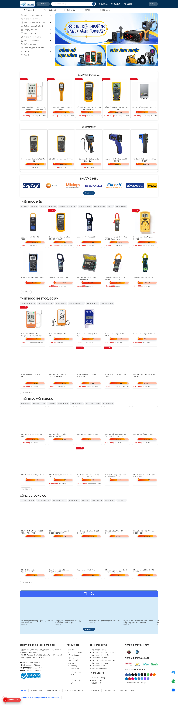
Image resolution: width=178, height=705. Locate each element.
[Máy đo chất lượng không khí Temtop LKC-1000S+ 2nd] (117, 419)
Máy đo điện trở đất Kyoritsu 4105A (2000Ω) (87, 278)
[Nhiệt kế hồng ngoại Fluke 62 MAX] (117, 319)
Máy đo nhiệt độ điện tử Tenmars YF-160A (57, 375)
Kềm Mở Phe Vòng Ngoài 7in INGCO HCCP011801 (59, 532)
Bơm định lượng (63, 403)
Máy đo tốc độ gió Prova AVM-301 (32, 435)
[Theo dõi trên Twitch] (145, 678)
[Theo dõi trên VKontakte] (139, 678)
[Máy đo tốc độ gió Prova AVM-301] (33, 419)
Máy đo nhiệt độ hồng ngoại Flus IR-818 (116, 160)
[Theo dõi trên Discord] (148, 678)
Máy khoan (85, 500)
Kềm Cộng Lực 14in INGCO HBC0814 (115, 532)
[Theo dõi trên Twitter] (139, 674)
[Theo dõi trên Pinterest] (151, 674)
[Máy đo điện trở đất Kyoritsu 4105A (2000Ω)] (89, 262)
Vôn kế (110, 206)
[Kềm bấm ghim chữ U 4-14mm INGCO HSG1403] (145, 516)
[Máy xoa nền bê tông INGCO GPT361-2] (145, 555)
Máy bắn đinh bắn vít (59, 500)
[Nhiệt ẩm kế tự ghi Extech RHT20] (33, 359)
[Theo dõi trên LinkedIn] (126, 678)
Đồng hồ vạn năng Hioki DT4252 (32, 278)
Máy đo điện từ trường (93, 403)
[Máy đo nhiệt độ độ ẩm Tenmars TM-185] (145, 359)
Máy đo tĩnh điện (99, 206)
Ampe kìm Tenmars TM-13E (143, 278)
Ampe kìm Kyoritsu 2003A (86, 237)
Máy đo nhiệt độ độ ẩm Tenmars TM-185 (144, 375)
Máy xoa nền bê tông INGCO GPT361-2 (143, 571)
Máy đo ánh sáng (76, 403)
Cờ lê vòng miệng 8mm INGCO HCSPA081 (88, 532)
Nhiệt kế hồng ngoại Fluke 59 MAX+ (61, 108)
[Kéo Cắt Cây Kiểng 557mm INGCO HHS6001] (61, 555)
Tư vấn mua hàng (98, 678)
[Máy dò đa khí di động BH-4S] (89, 419)
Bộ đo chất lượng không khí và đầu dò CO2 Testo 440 (88, 476)
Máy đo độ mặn (108, 403)
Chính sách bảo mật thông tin (102, 652)
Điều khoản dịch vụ (98, 650)
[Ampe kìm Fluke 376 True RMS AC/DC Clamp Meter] (117, 222)
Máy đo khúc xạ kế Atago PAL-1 (32, 475)
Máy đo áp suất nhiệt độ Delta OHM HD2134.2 (144, 476)
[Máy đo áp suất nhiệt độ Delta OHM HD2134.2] (145, 459)
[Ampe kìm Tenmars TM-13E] (145, 262)
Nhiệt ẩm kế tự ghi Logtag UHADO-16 (86, 375)
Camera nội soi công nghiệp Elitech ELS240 (89, 160)
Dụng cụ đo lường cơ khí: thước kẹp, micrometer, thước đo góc (68, 622)
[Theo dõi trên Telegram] (142, 678)
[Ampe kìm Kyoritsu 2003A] (89, 222)
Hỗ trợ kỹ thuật (97, 680)
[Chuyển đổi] (69, 672)
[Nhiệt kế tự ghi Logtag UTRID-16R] (89, 319)
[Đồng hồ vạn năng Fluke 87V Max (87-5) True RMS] (89, 91)
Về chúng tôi (30, 10)
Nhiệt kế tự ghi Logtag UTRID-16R (88, 335)
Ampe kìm (24, 206)
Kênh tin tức (71, 10)
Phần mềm (106, 10)
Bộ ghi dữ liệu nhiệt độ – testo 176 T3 (144, 108)
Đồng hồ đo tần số (85, 206)
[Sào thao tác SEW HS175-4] (89, 555)
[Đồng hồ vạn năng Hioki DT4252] (33, 262)
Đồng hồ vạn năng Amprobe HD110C (143, 238)
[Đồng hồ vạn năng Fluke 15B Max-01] (61, 143)
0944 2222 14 (34, 662)
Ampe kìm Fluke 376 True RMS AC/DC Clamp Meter (116, 238)
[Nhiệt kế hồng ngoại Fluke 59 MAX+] (61, 91)
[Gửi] (93, 4)
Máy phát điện (109, 500)
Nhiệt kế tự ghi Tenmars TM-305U (115, 375)
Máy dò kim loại (97, 500)
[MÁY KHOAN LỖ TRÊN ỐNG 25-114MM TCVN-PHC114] (33, 516)
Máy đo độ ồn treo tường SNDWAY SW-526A (58, 435)
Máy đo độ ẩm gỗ (92, 303)
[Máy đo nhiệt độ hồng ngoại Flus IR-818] (116, 143)
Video (89, 10)
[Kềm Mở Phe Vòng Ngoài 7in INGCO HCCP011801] (61, 516)
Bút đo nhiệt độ (61, 303)
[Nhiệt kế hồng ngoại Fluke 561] (145, 319)
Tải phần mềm (96, 683)
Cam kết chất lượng (99, 668)
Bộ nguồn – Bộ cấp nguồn (67, 206)
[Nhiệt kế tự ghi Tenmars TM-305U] (117, 359)
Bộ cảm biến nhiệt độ (28, 303)
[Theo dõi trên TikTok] (132, 674)
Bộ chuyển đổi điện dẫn (48, 206)
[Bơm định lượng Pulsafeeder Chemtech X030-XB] (117, 459)
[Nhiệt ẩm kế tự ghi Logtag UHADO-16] (89, 359)
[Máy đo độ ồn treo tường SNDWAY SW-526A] (61, 419)
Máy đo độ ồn (25, 403)
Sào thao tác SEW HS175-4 (87, 570)
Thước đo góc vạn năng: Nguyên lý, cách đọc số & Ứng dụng (37, 622)
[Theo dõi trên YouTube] (129, 678)
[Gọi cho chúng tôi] (148, 674)
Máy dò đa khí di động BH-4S (87, 434)
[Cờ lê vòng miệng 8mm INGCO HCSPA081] (89, 516)
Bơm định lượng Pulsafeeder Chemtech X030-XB (115, 476)
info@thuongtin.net (34, 670)
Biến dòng (34, 206)
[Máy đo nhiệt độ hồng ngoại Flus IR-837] (144, 143)
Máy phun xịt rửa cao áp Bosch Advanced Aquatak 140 (116, 571)
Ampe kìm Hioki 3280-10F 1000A (30, 238)
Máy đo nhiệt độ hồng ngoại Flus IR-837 (144, 160)
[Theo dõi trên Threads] (142, 674)
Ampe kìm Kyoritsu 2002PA (59, 278)
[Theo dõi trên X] (135, 674)
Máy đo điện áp (121, 206)
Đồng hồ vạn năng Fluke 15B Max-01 (61, 160)
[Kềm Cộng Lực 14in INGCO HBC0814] (117, 516)
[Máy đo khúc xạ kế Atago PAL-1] (33, 459)
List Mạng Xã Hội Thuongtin (136, 683)
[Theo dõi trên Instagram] (129, 674)
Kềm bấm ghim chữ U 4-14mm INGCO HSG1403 (144, 532)
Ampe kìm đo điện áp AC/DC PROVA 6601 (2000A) (115, 278)
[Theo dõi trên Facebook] (126, 674)
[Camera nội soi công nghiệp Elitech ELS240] (89, 143)
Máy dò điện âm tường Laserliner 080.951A (29, 571)
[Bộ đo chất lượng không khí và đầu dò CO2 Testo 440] (89, 459)
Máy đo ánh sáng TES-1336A (143, 434)
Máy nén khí (121, 500)
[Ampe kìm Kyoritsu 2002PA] (61, 262)
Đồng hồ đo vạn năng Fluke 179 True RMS (116, 108)
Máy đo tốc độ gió (39, 403)
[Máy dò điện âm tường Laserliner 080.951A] (33, 555)
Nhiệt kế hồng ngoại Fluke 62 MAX (115, 335)
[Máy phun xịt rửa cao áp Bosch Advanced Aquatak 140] (117, 555)
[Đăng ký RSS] (154, 674)
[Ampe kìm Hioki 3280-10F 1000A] (33, 222)
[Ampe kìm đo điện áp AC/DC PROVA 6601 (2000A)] (117, 262)
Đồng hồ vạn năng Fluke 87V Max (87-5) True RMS (89, 108)
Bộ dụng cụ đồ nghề (27, 500)
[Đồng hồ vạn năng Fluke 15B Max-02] (33, 143)
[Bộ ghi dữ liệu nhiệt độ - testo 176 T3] (144, 91)
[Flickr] (132, 678)
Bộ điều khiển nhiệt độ (45, 303)
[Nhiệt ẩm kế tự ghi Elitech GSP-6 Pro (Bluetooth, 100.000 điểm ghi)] (33, 91)
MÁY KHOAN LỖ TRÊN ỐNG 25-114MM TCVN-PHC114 (32, 532)
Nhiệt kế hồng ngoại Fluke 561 (144, 334)
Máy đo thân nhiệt (107, 303)
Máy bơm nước (74, 500)
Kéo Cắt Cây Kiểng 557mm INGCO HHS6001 (59, 571)
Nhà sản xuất (51, 10)
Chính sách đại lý (98, 666)
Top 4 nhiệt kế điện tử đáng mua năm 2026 (104, 621)
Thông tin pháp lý (75, 652)
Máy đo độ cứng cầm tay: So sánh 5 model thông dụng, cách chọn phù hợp (138, 622)
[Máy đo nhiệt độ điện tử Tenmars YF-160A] (61, 359)
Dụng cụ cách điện (43, 500)
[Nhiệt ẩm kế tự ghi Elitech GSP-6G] (61, 319)
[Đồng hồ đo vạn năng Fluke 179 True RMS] (116, 91)
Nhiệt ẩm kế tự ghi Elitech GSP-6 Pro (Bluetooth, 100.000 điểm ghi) (34, 108)
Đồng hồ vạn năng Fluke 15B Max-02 (33, 160)
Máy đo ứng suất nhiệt (76, 303)
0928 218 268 (34, 665)
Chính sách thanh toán (100, 655)
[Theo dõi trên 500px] (135, 678)
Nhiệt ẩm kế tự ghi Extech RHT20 (30, 375)
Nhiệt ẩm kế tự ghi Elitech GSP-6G (60, 335)
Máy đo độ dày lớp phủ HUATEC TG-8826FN (60, 476)
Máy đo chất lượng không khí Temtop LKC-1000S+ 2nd (115, 435)
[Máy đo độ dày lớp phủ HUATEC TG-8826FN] (61, 459)
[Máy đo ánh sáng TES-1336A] (145, 419)
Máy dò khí (51, 403)
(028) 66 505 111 (36, 668)
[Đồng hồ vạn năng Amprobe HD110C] (145, 222)
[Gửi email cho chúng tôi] (145, 674)
